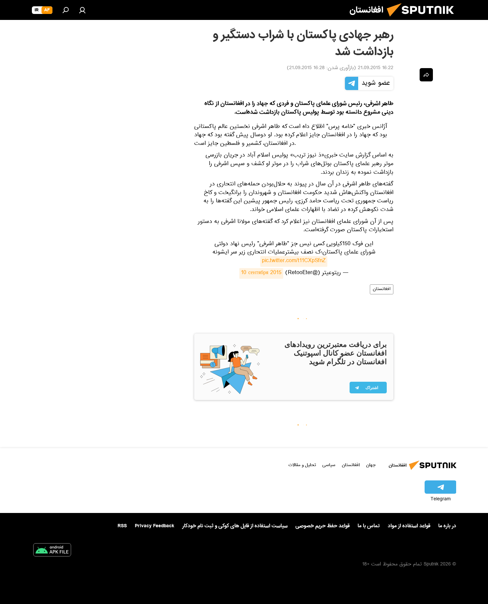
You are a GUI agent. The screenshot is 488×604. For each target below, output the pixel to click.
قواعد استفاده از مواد (409, 526)
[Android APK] (52, 551)
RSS (122, 526)
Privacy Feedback (154, 526)
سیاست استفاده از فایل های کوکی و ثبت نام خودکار (234, 526)
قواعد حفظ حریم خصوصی (322, 526)
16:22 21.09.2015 (375, 68)
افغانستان (381, 289)
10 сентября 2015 (261, 273)
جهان (370, 465)
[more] (426, 74)
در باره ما (447, 526)
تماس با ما (369, 526)
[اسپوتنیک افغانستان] (423, 19)
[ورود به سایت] (82, 10)
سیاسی (328, 465)
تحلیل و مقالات (302, 465)
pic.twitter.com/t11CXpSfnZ (294, 261)
